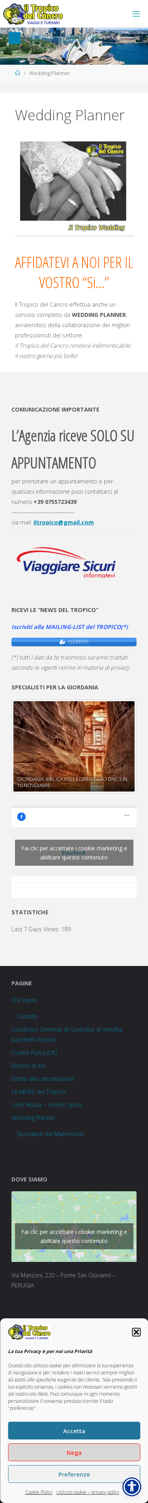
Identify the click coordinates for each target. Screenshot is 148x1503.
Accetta (74, 1431)
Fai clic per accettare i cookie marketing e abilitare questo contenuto (74, 852)
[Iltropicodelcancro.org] (33, 13)
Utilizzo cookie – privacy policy (87, 1492)
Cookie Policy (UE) (34, 1052)
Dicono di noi (28, 1065)
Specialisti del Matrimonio (50, 1134)
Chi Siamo (24, 1000)
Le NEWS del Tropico (38, 1091)
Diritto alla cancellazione (42, 1078)
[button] (136, 1332)
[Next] (120, 746)
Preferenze (74, 1474)
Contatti (27, 1016)
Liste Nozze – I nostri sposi (46, 1104)
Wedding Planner (33, 1117)
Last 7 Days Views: (36, 929)
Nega (74, 1452)
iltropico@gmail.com (64, 522)
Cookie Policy (38, 1492)
